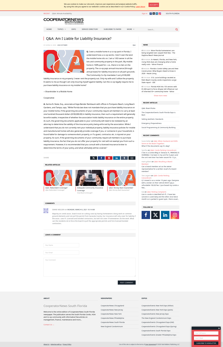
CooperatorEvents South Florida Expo (156, 331)
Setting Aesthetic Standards (152, 119)
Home (49, 29)
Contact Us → (49, 324)
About (47, 298)
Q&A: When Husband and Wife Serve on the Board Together (160, 142)
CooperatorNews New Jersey (112, 310)
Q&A (134, 45)
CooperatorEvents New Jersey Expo (155, 314)
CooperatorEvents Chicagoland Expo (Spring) (159, 326)
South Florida (172, 13)
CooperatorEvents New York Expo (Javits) (157, 310)
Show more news (160, 95)
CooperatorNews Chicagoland (112, 305)
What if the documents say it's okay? (156, 146)
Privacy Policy (67, 344)
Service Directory (90, 29)
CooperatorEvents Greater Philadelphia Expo (159, 335)
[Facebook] (146, 215)
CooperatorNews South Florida (113, 322)
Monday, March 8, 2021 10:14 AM (81, 209)
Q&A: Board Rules (59, 13)
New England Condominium (112, 326)
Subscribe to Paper (112, 29)
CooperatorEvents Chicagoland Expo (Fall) (158, 322)
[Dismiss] (219, 328)
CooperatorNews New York (111, 314)
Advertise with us (56, 344)
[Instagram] (175, 215)
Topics (60, 29)
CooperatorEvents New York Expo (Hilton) (157, 305)
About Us (46, 344)
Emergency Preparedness (152, 123)
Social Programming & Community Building (158, 127)
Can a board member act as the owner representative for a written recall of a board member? (159, 168)
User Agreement (150, 344)
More (129, 29)
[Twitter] (155, 215)
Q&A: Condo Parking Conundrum (163, 150)
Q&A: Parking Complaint (156, 192)
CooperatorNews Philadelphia (112, 318)
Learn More (140, 6)
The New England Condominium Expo (156, 318)
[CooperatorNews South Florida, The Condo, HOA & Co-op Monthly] (64, 22)
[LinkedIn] (165, 215)
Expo (74, 29)
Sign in (144, 13)
